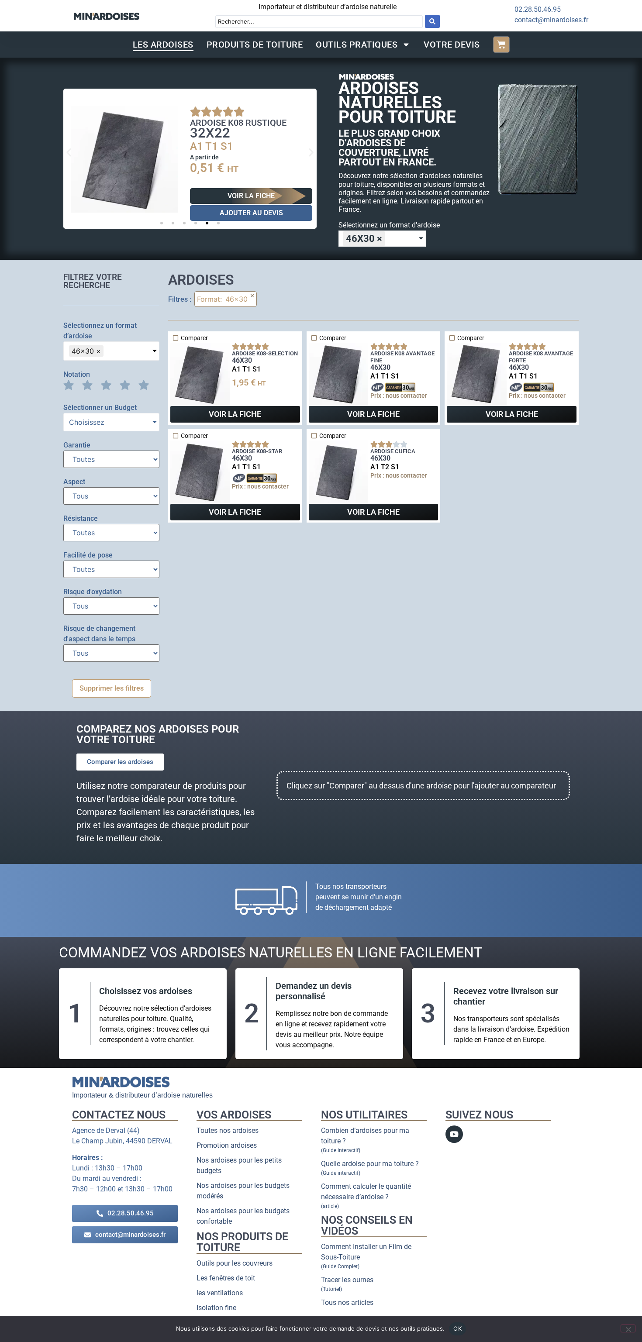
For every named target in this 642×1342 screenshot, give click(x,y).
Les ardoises (163, 44)
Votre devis (452, 44)
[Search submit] (432, 21)
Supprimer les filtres (111, 688)
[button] (68, 152)
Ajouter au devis (251, 213)
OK (457, 1328)
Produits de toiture (255, 44)
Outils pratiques (356, 44)
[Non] (628, 1328)
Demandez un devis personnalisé (314, 991)
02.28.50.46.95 (537, 9)
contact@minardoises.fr (551, 20)
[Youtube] (454, 1134)
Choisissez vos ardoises (145, 991)
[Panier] (501, 44)
